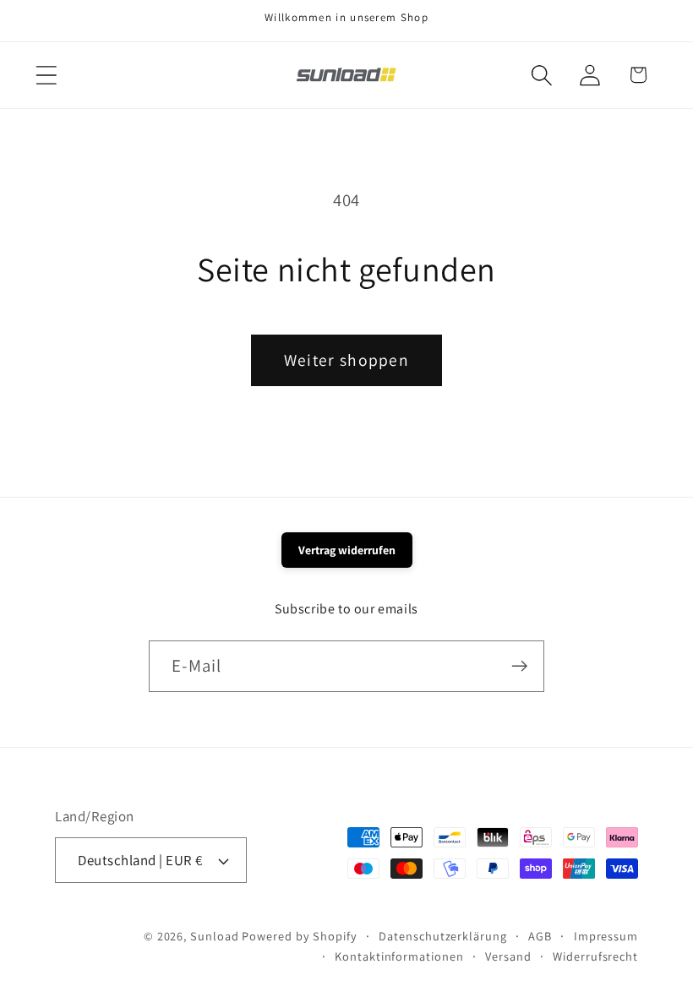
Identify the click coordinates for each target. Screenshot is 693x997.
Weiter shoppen (346, 360)
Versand (508, 956)
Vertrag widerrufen (347, 550)
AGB (540, 936)
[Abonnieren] (519, 666)
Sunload (214, 936)
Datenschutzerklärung (442, 936)
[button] (46, 75)
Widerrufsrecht (595, 956)
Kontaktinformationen (399, 956)
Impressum (606, 936)
